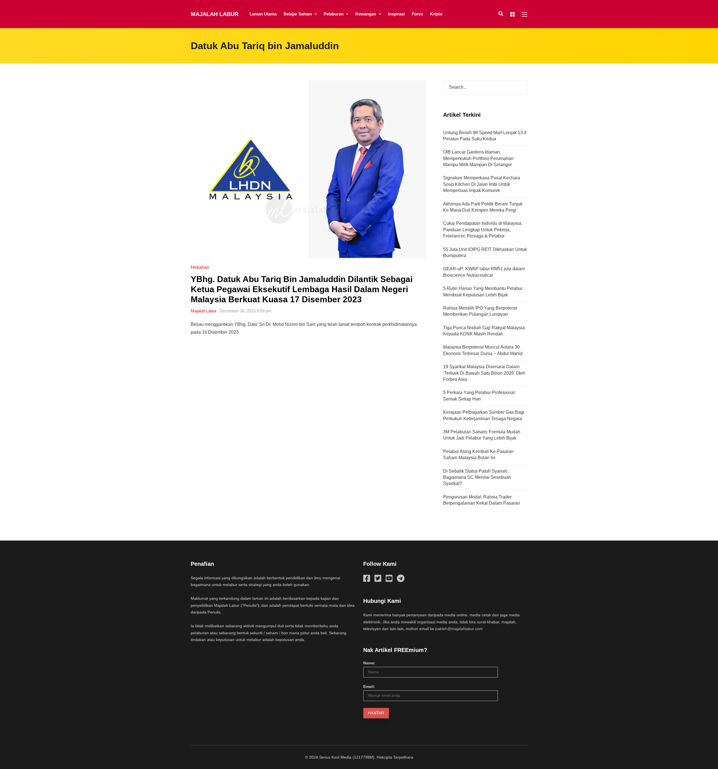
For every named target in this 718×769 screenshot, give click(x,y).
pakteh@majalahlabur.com (459, 628)
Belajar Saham (298, 14)
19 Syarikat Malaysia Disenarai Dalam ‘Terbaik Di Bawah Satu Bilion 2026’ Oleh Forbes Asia (484, 373)
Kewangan (365, 14)
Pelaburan (334, 14)
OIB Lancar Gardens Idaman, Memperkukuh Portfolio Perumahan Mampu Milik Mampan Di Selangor (478, 158)
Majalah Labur (214, 14)
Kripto (436, 14)
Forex (417, 14)
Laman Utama (263, 14)
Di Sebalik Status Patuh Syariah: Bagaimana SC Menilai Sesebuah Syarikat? (477, 477)
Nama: (369, 663)
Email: (369, 686)
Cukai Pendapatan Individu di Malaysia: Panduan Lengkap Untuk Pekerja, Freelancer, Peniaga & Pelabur (482, 229)
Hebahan (200, 267)
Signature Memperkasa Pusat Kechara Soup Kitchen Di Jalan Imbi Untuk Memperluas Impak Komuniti (481, 184)
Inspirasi (396, 14)
